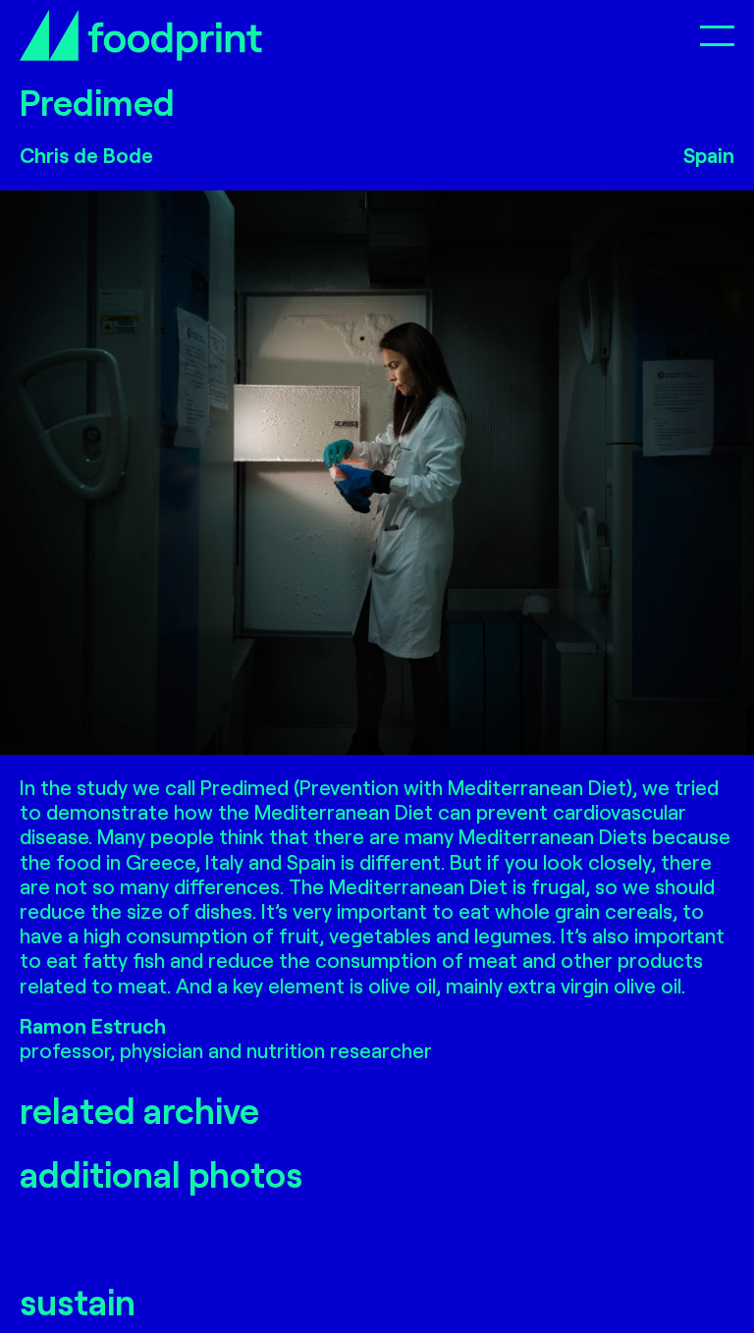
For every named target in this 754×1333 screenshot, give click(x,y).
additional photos (161, 1173)
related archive (139, 1110)
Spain (708, 154)
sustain (77, 1301)
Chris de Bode (86, 154)
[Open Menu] (717, 35)
